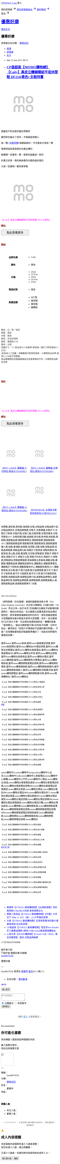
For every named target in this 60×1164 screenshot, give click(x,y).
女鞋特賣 (13, 143)
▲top (3, 984)
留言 (30, 971)
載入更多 (5, 989)
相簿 (9, 49)
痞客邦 (24, 971)
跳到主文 (5, 29)
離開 (16, 1158)
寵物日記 (24, 43)
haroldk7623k (7, 955)
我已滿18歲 (6, 1158)
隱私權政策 (49, 1122)
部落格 (10, 52)
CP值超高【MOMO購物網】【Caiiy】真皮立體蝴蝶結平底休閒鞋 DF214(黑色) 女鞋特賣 (32, 72)
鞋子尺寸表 (5, 847)
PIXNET (13, 1122)
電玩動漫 (22, 979)
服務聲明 (30, 1125)
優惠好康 (10, 21)
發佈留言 (5, 1006)
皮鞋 (2, 705)
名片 (9, 55)
